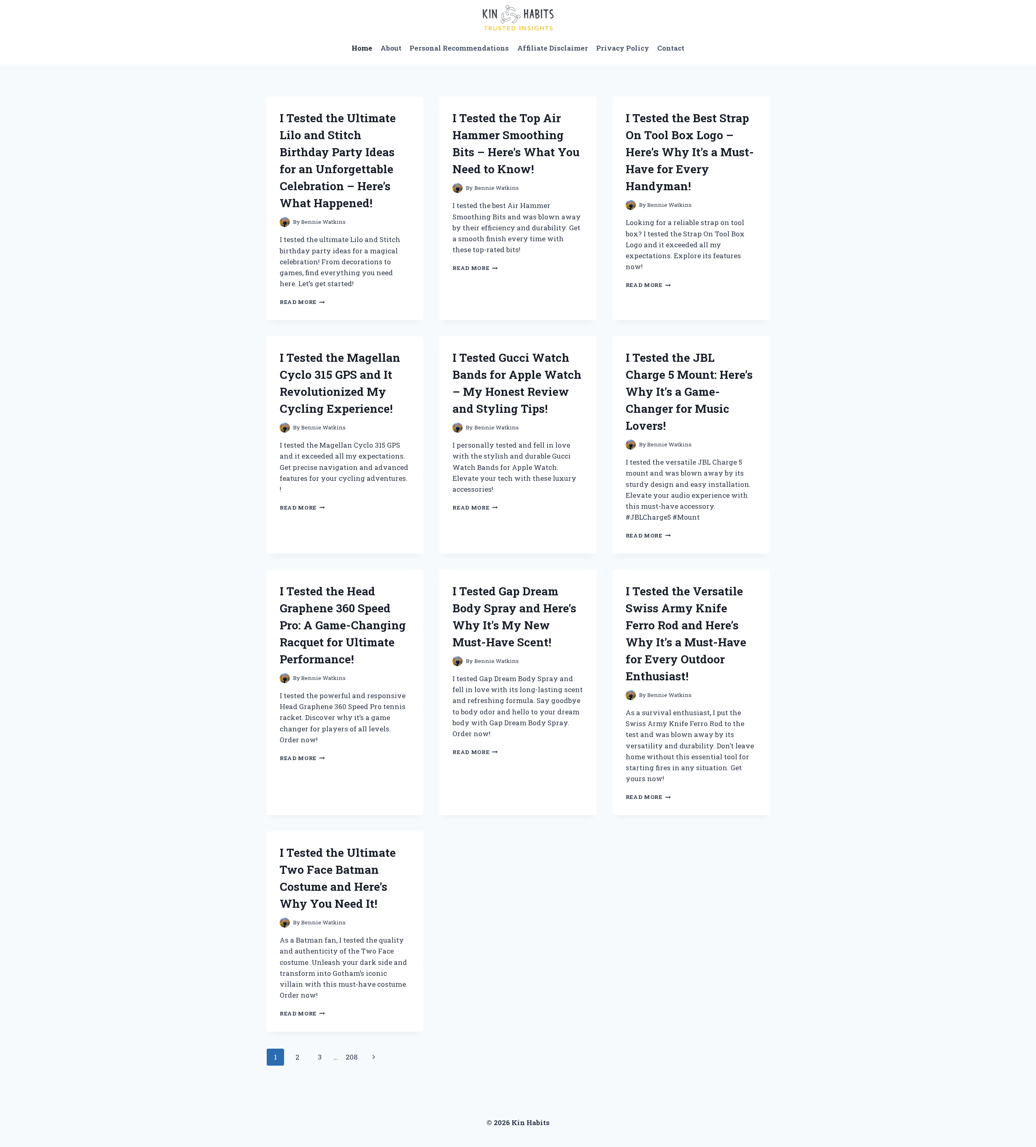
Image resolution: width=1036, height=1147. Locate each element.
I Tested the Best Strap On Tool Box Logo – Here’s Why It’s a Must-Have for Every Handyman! (690, 151)
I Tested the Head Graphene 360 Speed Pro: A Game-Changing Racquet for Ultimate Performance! (343, 625)
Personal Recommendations (459, 48)
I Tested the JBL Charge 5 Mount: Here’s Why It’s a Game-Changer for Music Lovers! (689, 391)
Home (362, 48)
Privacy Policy (622, 48)
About (390, 48)
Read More (302, 302)
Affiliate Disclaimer (552, 48)
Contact (670, 48)
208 (352, 1057)
